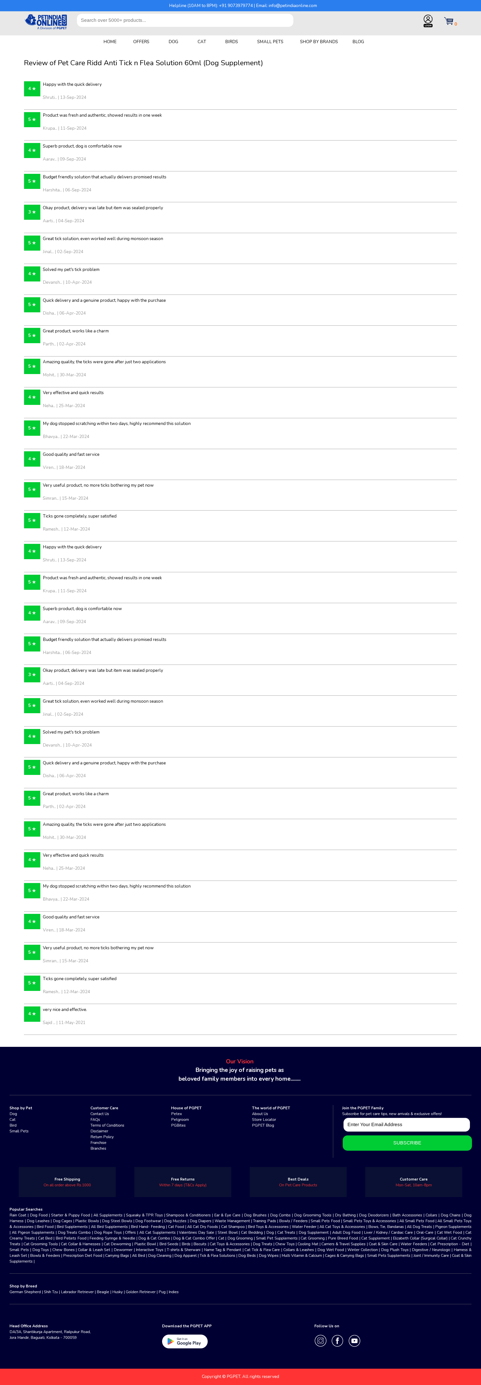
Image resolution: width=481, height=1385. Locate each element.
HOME (109, 42)
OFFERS (141, 42)
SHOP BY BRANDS (319, 42)
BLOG (358, 42)
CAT (202, 42)
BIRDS (231, 42)
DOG (173, 42)
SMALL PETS (270, 42)
